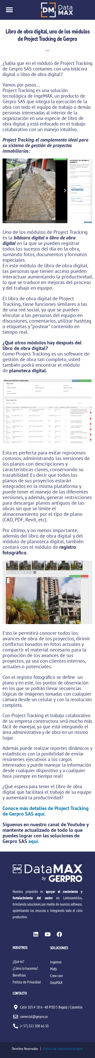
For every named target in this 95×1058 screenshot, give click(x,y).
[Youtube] (47, 934)
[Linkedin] (35, 934)
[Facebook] (59, 934)
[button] (9, 9)
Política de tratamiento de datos (63, 1048)
